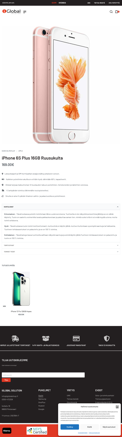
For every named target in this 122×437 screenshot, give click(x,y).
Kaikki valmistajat (8, 151)
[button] (117, 406)
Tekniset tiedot (9, 251)
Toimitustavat (9, 245)
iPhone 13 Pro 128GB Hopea (21, 311)
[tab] (61, 207)
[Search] (111, 11)
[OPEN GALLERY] (61, 85)
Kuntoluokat (8, 207)
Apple (20, 151)
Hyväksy (70, 427)
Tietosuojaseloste (94, 432)
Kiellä (89, 427)
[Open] (24, 12)
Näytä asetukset (109, 427)
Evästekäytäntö (82, 432)
